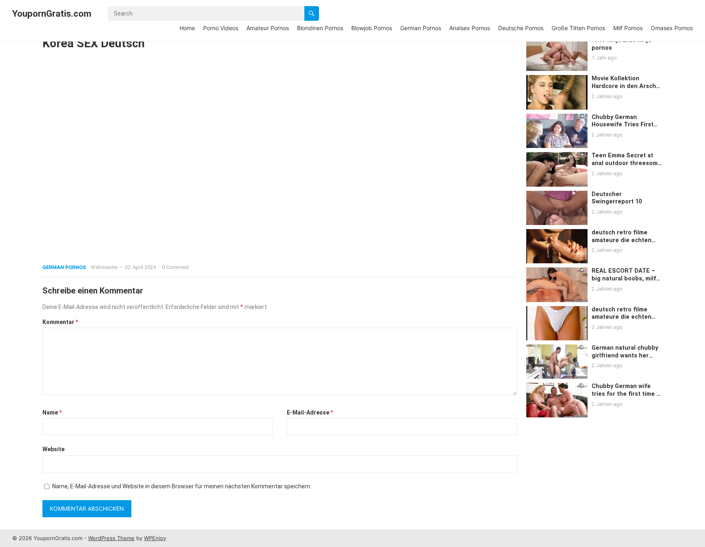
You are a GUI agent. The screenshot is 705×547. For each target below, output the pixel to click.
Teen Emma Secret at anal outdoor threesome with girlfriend (626, 163)
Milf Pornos (628, 27)
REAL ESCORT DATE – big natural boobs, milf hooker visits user (624, 278)
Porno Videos (220, 27)
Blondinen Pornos (320, 27)
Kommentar (60, 322)
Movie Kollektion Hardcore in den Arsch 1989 (624, 86)
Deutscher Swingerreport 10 (617, 198)
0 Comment (175, 267)
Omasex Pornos (672, 27)
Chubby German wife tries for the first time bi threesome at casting (627, 394)
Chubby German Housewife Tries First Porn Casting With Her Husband (624, 128)
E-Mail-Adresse (310, 412)
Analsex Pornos (469, 27)
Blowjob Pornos (371, 27)
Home (187, 27)
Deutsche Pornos (520, 27)
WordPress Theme (111, 538)
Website (53, 449)
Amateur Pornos (267, 27)
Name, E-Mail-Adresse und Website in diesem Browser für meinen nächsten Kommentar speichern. (181, 486)
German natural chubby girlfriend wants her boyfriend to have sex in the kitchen (626, 359)
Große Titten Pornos (578, 27)
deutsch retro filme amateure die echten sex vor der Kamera (622, 240)
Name (52, 412)
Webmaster (104, 267)
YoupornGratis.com (51, 13)
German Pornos (420, 27)
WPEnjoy (155, 538)
